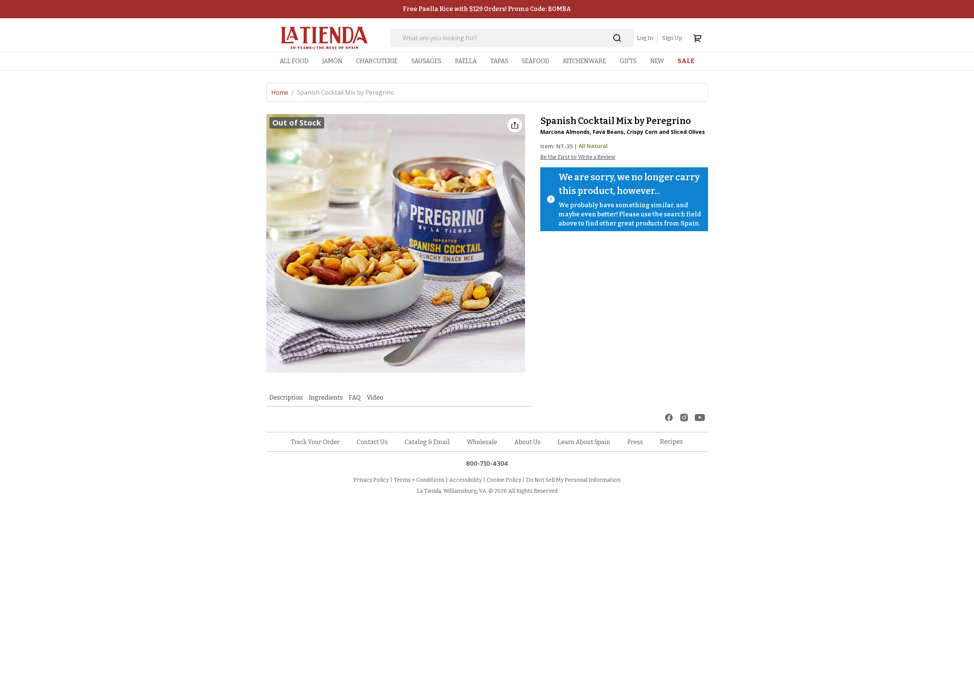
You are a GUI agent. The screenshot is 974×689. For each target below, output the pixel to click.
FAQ (355, 397)
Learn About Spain (584, 442)
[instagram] (684, 417)
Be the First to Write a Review (577, 157)
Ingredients (326, 397)
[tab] (286, 397)
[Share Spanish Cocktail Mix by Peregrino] (515, 125)
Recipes (671, 441)
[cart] (697, 38)
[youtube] (700, 417)
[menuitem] (294, 61)
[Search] (617, 38)
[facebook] (668, 417)
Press (635, 442)
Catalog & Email (427, 442)
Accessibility (465, 480)
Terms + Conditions (419, 480)
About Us (527, 442)
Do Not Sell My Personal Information (573, 480)
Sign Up (672, 38)
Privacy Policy (371, 480)
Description (286, 397)
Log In (645, 38)
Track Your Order (315, 442)
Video (375, 397)
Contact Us (372, 442)
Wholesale (482, 442)
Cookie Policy (504, 480)
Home (282, 92)
